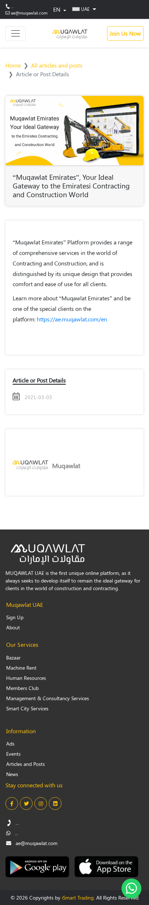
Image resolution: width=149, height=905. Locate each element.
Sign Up (15, 617)
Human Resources (26, 677)
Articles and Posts (25, 763)
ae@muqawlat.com (29, 13)
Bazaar (13, 657)
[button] (84, 8)
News (12, 774)
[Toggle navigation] (15, 33)
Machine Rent (21, 667)
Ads (10, 743)
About (13, 627)
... (12, 6)
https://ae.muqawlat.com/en (72, 319)
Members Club (22, 688)
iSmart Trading (78, 897)
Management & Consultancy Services (47, 698)
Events (13, 753)
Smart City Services (27, 708)
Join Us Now (125, 33)
